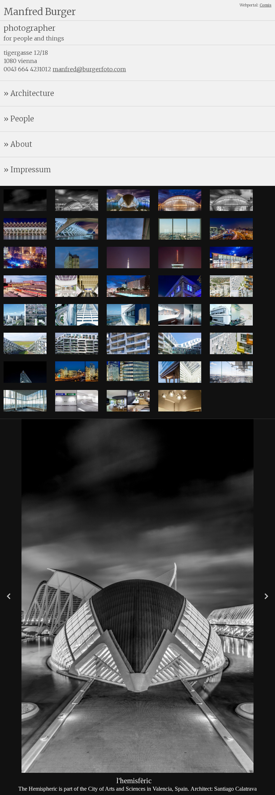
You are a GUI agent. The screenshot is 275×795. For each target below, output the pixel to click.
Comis (265, 5)
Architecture (32, 93)
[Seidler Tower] (128, 324)
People (22, 118)
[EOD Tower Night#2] (76, 379)
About (21, 144)
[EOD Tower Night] (128, 378)
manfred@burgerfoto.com (89, 69)
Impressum (30, 169)
